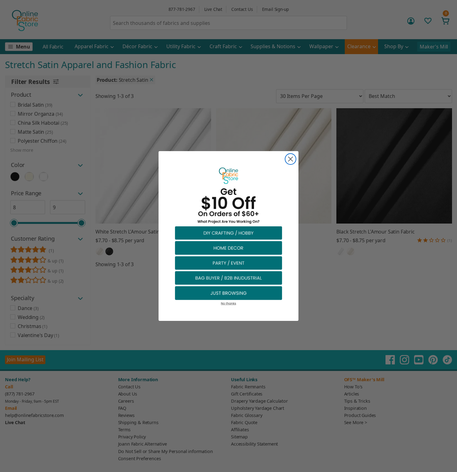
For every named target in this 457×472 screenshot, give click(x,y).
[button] (228, 233)
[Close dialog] (290, 159)
